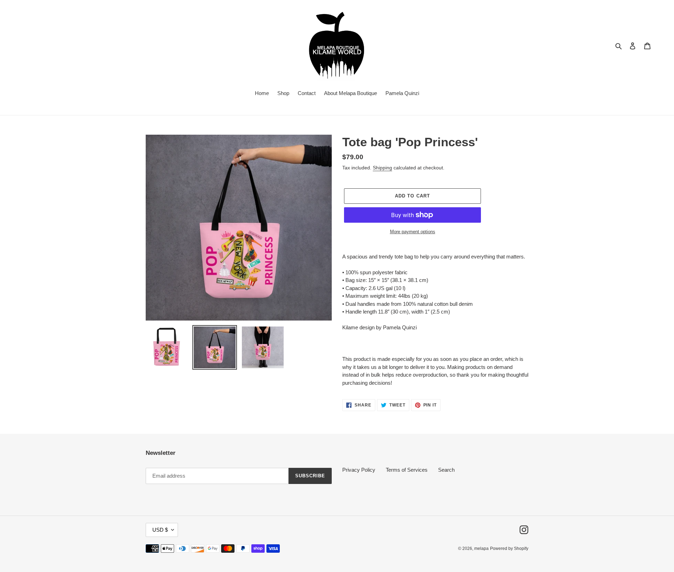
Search (446, 470)
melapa (481, 548)
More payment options (412, 231)
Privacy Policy (358, 470)
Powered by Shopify (509, 548)
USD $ (160, 530)
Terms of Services (407, 470)
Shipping (382, 167)
